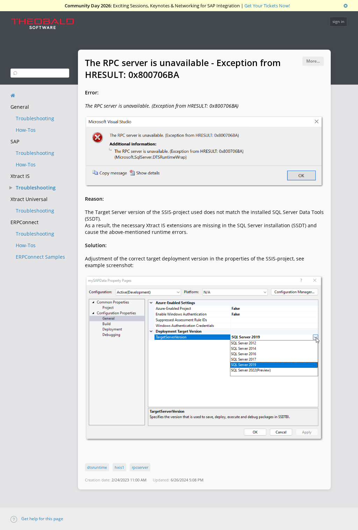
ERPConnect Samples (40, 256)
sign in (338, 21)
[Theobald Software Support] (46, 25)
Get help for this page (41, 519)
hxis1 (119, 467)
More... (313, 61)
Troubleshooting (35, 118)
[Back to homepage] (12, 95)
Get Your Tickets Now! (267, 5)
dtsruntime (97, 467)
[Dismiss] (346, 5)
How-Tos (26, 130)
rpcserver (140, 467)
